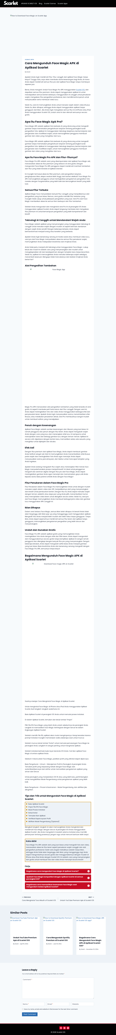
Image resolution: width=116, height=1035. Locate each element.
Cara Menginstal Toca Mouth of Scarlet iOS (39, 898)
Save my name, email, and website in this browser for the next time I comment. (51, 1009)
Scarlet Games (50, 3)
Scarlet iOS (80, 90)
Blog (40, 3)
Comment (27, 980)
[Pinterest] (60, 1027)
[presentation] (25, 925)
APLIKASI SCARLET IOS (29, 3)
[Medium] (68, 1027)
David (28, 72)
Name (26, 1004)
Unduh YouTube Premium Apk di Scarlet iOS (77, 898)
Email (50, 1004)
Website (75, 1004)
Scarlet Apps (62, 3)
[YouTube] (64, 1027)
